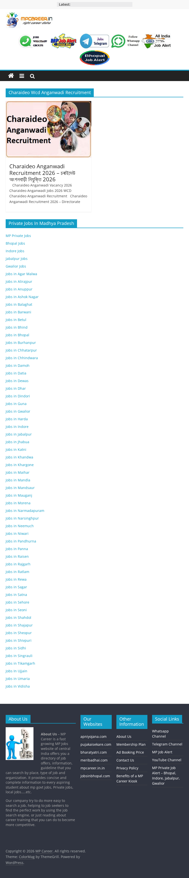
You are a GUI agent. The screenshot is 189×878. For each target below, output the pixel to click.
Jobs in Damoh (18, 365)
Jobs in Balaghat (19, 304)
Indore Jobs (15, 251)
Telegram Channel (167, 744)
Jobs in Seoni (16, 610)
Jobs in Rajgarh (18, 564)
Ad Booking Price (130, 752)
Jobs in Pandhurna (21, 541)
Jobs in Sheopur (19, 632)
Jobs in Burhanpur (21, 342)
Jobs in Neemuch (20, 525)
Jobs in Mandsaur (20, 487)
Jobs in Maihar (18, 472)
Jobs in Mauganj (19, 495)
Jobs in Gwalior (18, 411)
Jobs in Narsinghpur (22, 518)
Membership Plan (131, 744)
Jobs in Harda (17, 419)
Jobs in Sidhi (16, 648)
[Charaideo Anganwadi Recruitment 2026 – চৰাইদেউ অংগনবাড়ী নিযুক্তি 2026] (48, 104)
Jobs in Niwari (17, 533)
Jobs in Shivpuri (19, 640)
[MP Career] (11, 76)
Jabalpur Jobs (17, 258)
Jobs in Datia (16, 373)
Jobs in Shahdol (18, 617)
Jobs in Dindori (18, 396)
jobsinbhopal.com (95, 776)
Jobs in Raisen (17, 556)
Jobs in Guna (16, 403)
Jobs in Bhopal (17, 335)
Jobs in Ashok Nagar (22, 296)
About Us (123, 736)
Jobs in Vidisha (18, 686)
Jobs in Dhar (16, 388)
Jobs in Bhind (17, 327)
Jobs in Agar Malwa (21, 273)
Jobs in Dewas (17, 380)
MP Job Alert (162, 752)
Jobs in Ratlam (17, 571)
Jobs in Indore (17, 426)
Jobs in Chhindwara (22, 357)
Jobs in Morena (18, 503)
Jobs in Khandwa (19, 457)
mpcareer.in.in (92, 768)
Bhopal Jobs (15, 243)
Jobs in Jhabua (17, 441)
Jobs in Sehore (17, 602)
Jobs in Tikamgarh (20, 663)
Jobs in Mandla (18, 480)
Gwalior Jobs (16, 266)
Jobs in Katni (16, 449)
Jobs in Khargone (20, 464)
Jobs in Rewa (16, 579)
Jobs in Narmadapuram (25, 510)
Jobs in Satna (16, 594)
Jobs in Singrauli (19, 655)
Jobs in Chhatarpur (21, 350)
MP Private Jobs (18, 235)
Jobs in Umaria (18, 678)
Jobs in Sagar (16, 587)
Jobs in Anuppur (19, 289)
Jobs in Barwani (18, 312)
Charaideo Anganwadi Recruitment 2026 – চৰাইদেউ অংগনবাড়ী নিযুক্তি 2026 (42, 172)
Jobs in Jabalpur (19, 434)
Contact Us (125, 760)
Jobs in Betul (16, 319)
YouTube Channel (166, 760)
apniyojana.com (93, 736)
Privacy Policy (127, 768)
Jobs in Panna (17, 548)
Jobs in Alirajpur (19, 281)
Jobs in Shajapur (19, 625)
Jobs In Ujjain (16, 671)
